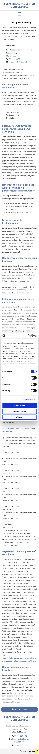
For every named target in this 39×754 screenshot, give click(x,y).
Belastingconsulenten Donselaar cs (19, 5)
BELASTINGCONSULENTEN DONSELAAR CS (19, 718)
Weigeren (19, 417)
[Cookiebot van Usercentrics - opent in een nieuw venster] (28, 335)
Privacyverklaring (20, 745)
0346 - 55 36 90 (14, 59)
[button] (19, 709)
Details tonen (28, 399)
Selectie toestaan (19, 411)
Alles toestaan (19, 405)
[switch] (34, 378)
